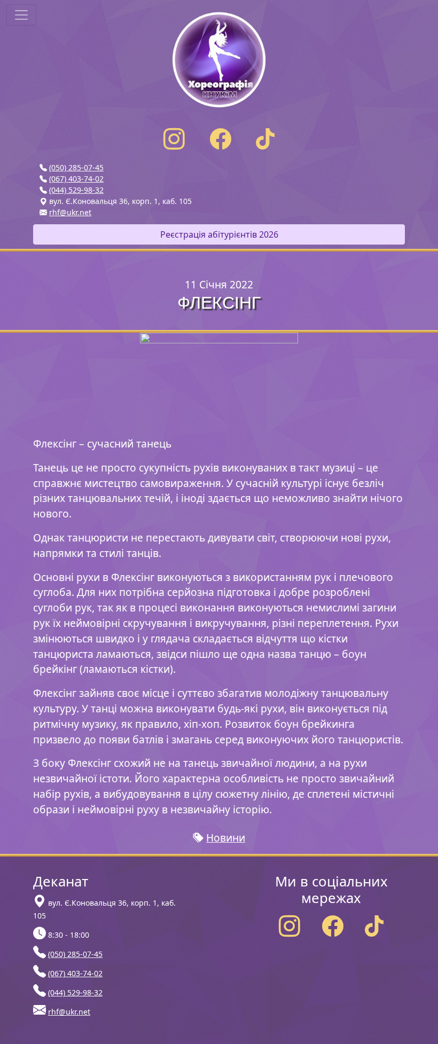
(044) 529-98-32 (76, 190)
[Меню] (21, 15)
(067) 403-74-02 (76, 179)
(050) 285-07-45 (76, 167)
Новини (225, 837)
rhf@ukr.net (70, 212)
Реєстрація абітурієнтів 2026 (219, 234)
